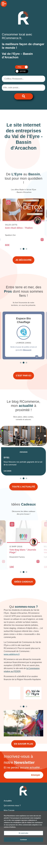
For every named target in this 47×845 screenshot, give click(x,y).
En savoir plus (23, 833)
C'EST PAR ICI (23, 375)
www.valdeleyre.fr (12, 654)
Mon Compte (9, 810)
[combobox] (15, 87)
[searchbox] (13, 87)
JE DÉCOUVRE (23, 260)
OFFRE (23, 71)
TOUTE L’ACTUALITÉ (23, 486)
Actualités (8, 801)
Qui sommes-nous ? (12, 805)
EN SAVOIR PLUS (23, 744)
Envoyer (35, 775)
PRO (19, 67)
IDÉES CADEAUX (23, 581)
